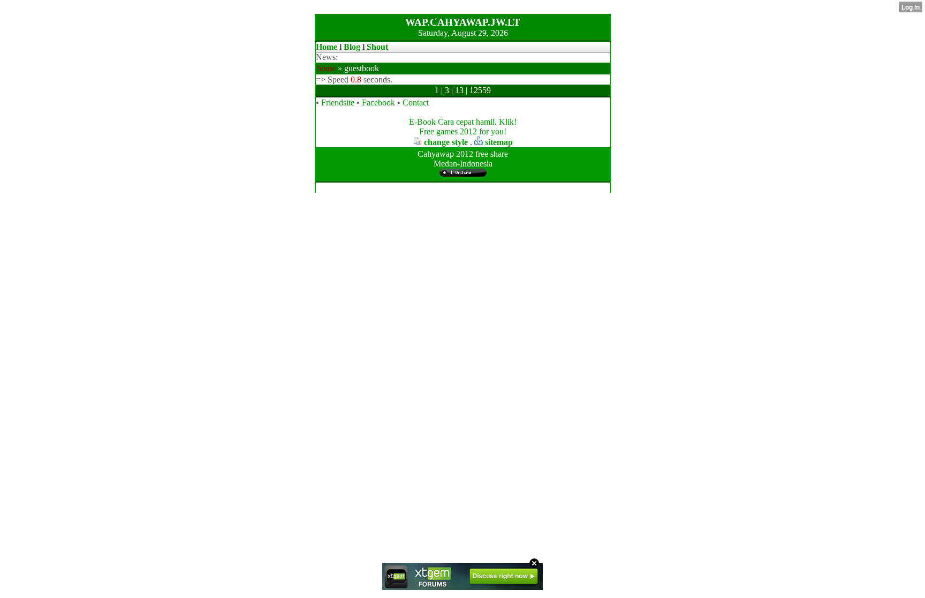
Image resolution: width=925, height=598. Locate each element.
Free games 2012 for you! (462, 131)
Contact (416, 102)
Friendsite (337, 102)
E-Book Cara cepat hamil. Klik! (463, 121)
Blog (352, 46)
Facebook (378, 102)
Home (326, 46)
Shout (377, 46)
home (326, 68)
